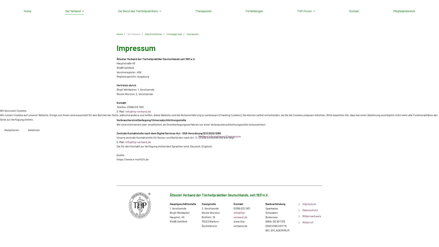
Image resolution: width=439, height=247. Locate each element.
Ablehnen (34, 130)
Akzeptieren (11, 130)
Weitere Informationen (212, 136)
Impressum (234, 136)
